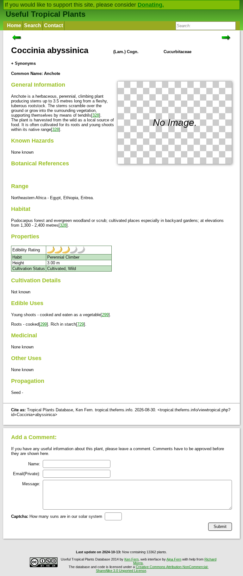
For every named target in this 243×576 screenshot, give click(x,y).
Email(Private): (26, 473)
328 (95, 115)
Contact (53, 25)
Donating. (151, 5)
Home (14, 25)
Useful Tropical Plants (45, 14)
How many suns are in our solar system (56, 516)
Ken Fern (131, 559)
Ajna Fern (173, 559)
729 (80, 324)
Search (32, 25)
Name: (34, 464)
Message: (31, 483)
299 (105, 314)
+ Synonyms (23, 63)
